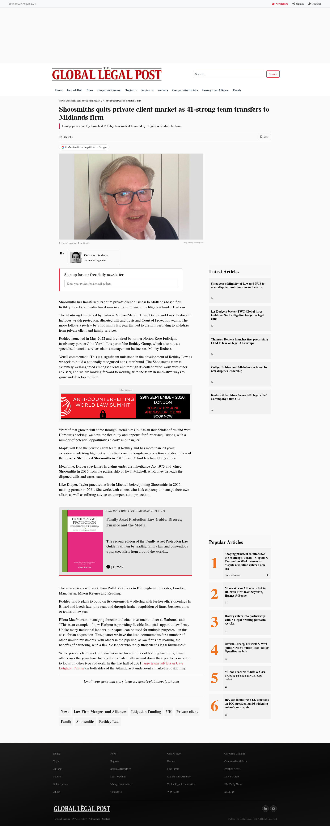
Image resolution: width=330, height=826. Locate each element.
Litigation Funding (146, 711)
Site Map (229, 792)
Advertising (94, 818)
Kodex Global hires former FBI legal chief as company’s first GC (239, 397)
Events (237, 90)
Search (273, 74)
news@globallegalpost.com (158, 681)
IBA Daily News (233, 784)
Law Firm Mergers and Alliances (100, 711)
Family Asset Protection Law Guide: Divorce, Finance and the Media (144, 522)
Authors (163, 90)
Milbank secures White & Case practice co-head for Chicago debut (245, 675)
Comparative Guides (185, 90)
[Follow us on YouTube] (273, 808)
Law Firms (173, 769)
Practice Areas (232, 769)
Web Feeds (173, 792)
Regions (114, 761)
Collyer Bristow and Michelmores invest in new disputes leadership (239, 369)
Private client (187, 711)
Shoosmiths (85, 721)
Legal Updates (118, 776)
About (56, 792)
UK (169, 711)
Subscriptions (60, 784)
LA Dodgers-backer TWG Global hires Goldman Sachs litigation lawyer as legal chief (237, 315)
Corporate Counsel (109, 90)
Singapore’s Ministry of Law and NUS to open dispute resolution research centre (237, 285)
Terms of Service (61, 818)
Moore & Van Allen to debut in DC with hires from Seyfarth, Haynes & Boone (245, 592)
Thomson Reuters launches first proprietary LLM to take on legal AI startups (239, 341)
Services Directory (120, 769)
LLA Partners (231, 776)
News (90, 90)
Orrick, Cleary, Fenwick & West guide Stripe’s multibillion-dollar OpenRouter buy (247, 648)
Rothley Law (109, 721)
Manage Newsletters (121, 784)
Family (66, 721)
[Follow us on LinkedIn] (265, 808)
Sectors (57, 776)
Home (59, 90)
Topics (129, 90)
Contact (106, 818)
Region (145, 90)
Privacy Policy (79, 818)
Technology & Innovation (181, 784)
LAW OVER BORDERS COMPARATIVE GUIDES (135, 511)
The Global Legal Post (95, 260)
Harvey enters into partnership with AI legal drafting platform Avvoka (245, 620)
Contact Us (116, 792)
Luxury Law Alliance (215, 90)
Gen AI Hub (74, 90)
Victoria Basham (95, 255)
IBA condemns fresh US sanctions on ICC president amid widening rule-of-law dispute (247, 703)
